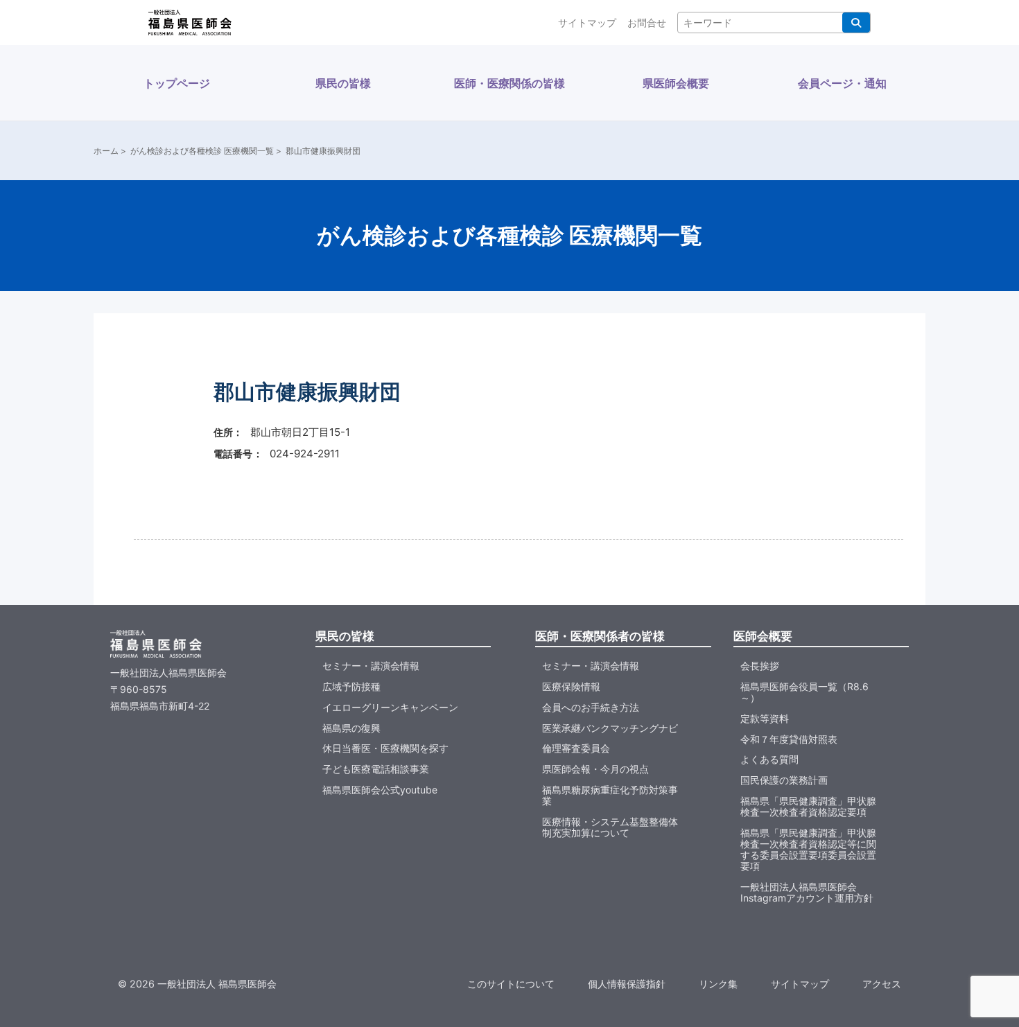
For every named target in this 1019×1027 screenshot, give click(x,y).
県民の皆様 (343, 83)
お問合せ (646, 22)
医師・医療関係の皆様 (509, 83)
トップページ (176, 83)
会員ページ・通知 (842, 83)
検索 (856, 22)
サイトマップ (587, 22)
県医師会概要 (676, 83)
